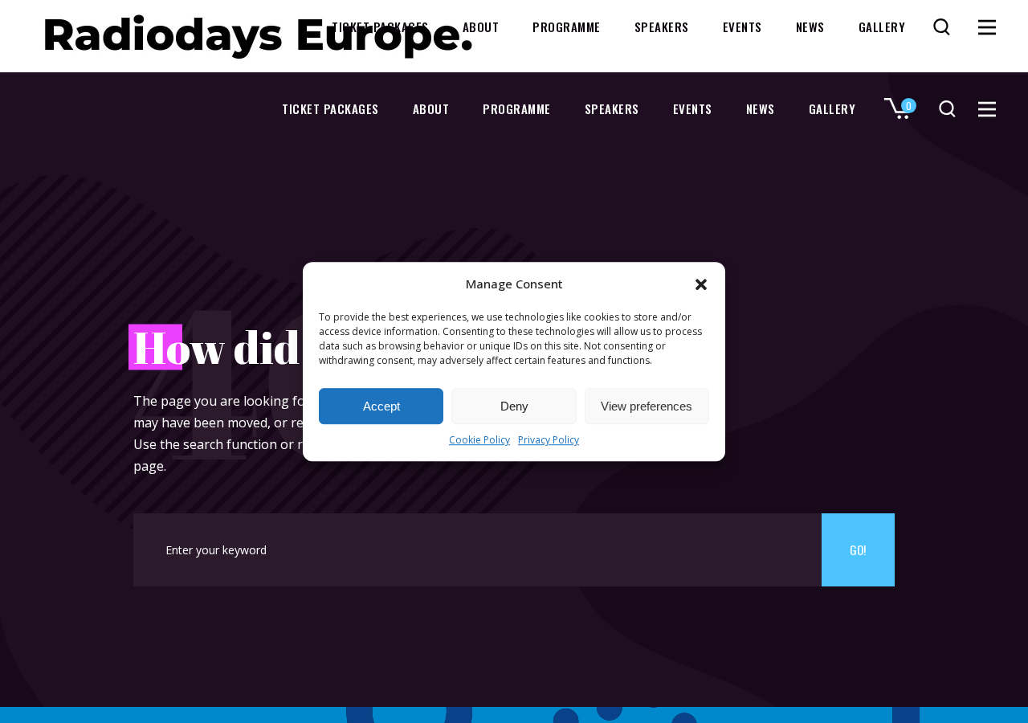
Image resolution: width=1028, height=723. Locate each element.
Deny (514, 406)
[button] (701, 284)
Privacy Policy (548, 440)
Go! (858, 549)
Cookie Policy (479, 440)
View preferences (646, 406)
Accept (381, 406)
